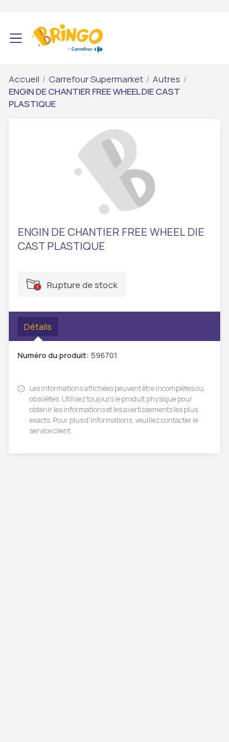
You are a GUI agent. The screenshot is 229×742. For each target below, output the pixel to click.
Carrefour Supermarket (96, 79)
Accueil (24, 79)
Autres (166, 79)
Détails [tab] (38, 326)
